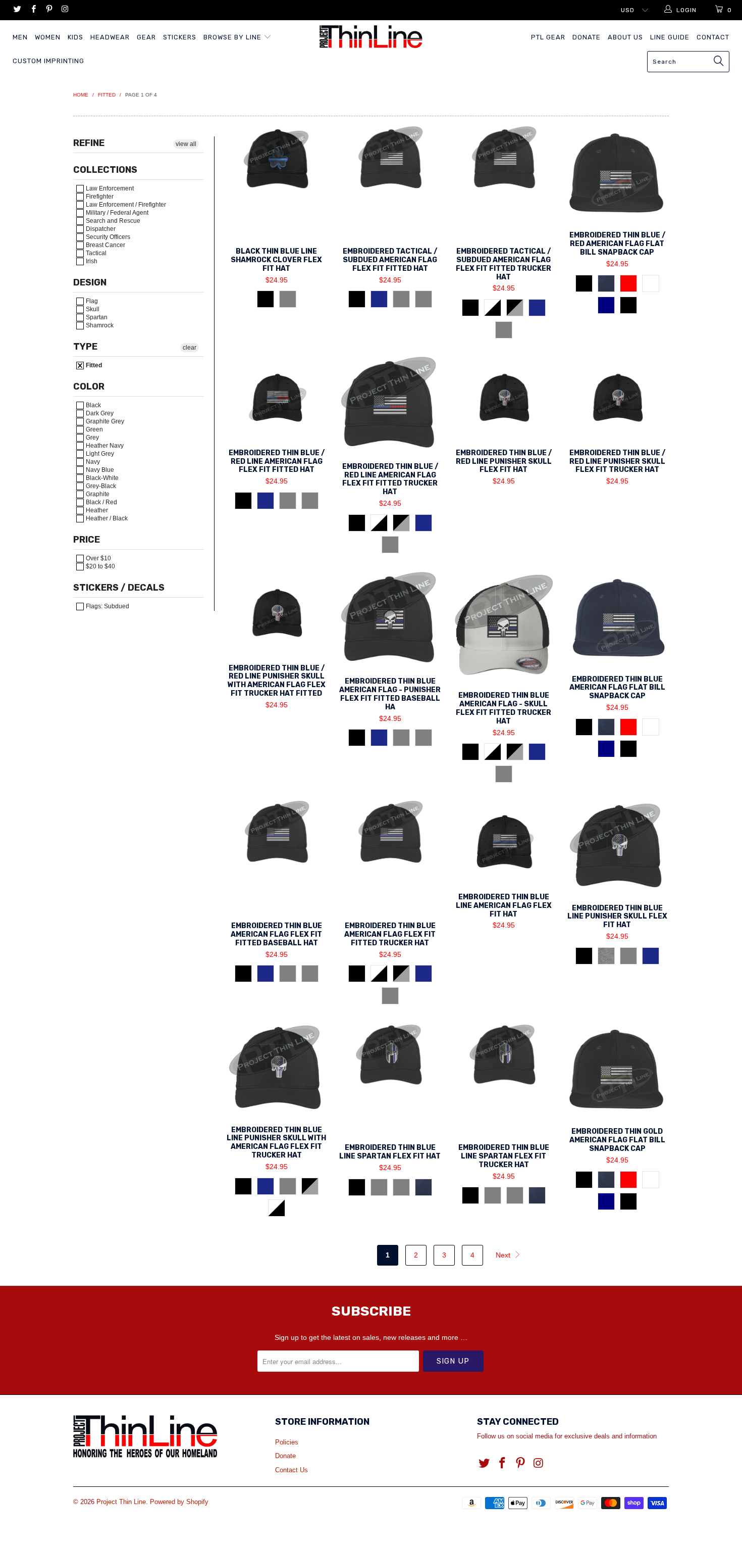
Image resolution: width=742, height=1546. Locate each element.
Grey (91, 437)
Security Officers (107, 236)
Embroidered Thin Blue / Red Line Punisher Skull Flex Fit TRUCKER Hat (617, 398)
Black (92, 405)
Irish (90, 261)
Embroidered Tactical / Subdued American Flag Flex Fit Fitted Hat (390, 181)
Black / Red (100, 502)
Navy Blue (99, 469)
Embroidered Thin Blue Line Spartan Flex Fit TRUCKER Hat (503, 1078)
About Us (625, 37)
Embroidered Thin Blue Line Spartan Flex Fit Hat (390, 1078)
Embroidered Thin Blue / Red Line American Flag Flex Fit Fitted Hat (276, 398)
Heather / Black (106, 518)
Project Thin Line (121, 1502)
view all (186, 144)
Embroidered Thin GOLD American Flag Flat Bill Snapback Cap (617, 1070)
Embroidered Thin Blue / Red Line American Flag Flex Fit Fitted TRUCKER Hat (390, 405)
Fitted (93, 365)
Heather (96, 510)
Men (20, 37)
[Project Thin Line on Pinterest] (48, 10)
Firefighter (99, 196)
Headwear (110, 37)
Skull (91, 309)
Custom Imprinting (48, 61)
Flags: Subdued (106, 606)
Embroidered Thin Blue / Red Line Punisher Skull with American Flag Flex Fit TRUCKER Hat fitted (276, 613)
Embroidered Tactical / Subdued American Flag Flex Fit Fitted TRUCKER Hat (503, 181)
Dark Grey (99, 413)
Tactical (95, 253)
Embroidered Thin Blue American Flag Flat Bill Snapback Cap (617, 618)
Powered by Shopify (179, 1502)
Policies (286, 1442)
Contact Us (291, 1470)
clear (189, 347)
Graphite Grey (104, 421)
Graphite (97, 494)
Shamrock (99, 325)
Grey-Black (100, 486)
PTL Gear (548, 37)
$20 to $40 (99, 566)
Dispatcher (100, 228)
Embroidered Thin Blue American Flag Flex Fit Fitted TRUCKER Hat (390, 856)
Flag (91, 301)
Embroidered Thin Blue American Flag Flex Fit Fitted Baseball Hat (276, 856)
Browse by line (233, 37)
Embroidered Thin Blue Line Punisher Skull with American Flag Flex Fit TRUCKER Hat (276, 1069)
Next (504, 1255)
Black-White (101, 477)
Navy (92, 461)
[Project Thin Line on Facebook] (32, 10)
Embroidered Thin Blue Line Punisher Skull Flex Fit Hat (617, 847)
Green (93, 429)
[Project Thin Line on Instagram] (64, 10)
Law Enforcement (109, 188)
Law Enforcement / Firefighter (125, 204)
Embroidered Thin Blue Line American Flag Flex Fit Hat (503, 842)
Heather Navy (104, 445)
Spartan (96, 317)
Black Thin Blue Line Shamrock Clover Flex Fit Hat (276, 181)
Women (48, 37)
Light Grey (99, 453)
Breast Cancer (104, 245)
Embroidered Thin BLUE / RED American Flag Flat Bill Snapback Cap (617, 173)
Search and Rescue (112, 220)
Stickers (179, 37)
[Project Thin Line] (370, 36)
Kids (75, 37)
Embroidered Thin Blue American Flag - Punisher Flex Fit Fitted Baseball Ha (390, 620)
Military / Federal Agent (116, 212)
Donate (586, 37)
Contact (713, 37)
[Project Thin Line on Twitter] (17, 10)
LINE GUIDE (670, 37)
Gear (146, 37)
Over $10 (97, 558)
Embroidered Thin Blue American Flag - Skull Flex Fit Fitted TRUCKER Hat (503, 627)
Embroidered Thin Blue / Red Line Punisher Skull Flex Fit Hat (503, 398)
